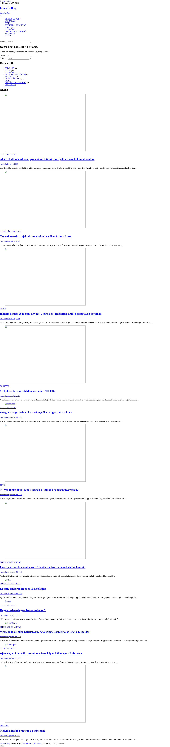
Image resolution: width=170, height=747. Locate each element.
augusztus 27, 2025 (14, 658)
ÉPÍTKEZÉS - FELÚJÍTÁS (10, 562)
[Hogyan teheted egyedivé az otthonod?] (8, 601)
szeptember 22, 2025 (14, 495)
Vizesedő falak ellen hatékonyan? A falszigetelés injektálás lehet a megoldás (44, 631)
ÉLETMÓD (9, 29)
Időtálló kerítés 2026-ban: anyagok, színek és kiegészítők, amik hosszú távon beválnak (50, 313)
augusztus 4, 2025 (13, 736)
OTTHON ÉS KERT (12, 19)
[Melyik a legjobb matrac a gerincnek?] (45, 722)
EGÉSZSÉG (9, 27)
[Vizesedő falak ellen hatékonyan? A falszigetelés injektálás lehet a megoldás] (11, 623)
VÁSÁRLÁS (10, 33)
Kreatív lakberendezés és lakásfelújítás (23, 588)
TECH (7, 23)
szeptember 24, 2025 (14, 417)
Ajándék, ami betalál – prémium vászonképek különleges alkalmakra (41, 653)
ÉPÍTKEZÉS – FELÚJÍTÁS (15, 25)
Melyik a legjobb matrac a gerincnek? (22, 730)
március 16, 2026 (13, 319)
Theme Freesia (27, 743)
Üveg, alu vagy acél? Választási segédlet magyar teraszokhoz (36, 412)
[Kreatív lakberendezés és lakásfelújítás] (8, 580)
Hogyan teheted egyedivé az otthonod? (23, 610)
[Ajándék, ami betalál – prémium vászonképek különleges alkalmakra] (10, 645)
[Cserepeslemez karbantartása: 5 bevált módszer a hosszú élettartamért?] (45, 558)
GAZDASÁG (10, 21)
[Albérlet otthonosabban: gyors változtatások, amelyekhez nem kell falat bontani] (45, 150)
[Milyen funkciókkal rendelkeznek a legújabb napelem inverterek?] (45, 481)
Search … (3, 42)
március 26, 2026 (13, 241)
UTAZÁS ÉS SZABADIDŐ (15, 31)
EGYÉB (8, 36)
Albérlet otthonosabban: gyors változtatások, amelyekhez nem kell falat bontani (47, 159)
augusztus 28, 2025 (14, 637)
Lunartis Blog (8, 7)
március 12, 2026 (13, 396)
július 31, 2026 (12, 164)
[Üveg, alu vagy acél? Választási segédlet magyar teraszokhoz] (10, 404)
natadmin (3, 164)
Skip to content (5, 1)
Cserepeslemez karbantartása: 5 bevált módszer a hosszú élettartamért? (42, 567)
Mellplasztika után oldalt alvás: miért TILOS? (27, 391)
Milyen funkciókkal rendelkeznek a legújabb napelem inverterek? (39, 489)
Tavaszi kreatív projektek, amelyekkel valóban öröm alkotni (35, 236)
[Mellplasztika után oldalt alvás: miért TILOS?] (45, 382)
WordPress (37, 743)
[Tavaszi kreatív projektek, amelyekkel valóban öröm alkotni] (45, 228)
